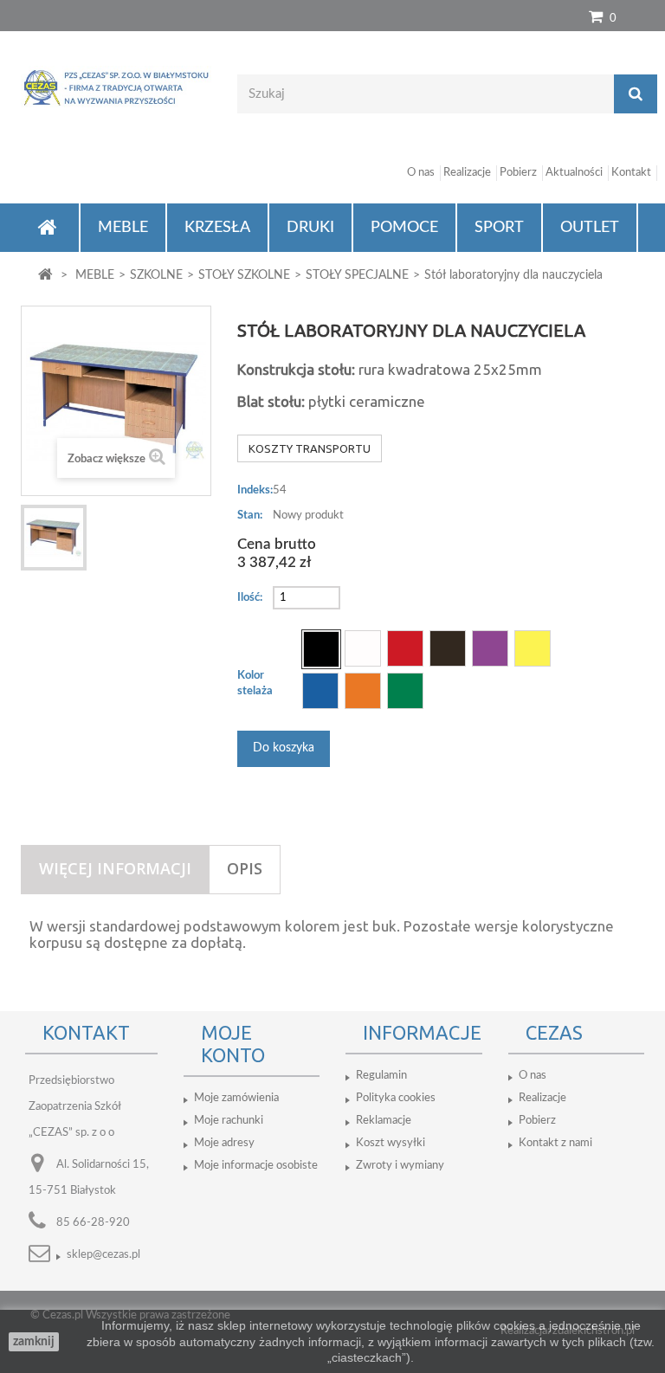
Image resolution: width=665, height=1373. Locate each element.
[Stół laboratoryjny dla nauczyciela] (54, 538)
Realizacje (467, 172)
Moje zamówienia (236, 1098)
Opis (244, 868)
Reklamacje (383, 1120)
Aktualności (574, 172)
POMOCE (404, 227)
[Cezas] (116, 87)
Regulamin (381, 1075)
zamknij (34, 1342)
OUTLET (589, 227)
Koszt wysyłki (390, 1143)
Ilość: (249, 597)
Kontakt (631, 172)
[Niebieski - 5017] (320, 691)
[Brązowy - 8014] (447, 648)
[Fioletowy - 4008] (490, 648)
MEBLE (123, 227)
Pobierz (518, 172)
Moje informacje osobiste (256, 1165)
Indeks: (255, 490)
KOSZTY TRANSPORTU (310, 448)
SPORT (499, 227)
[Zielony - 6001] (405, 691)
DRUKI (310, 227)
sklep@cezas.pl (103, 1254)
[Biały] (363, 648)
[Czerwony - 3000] (405, 648)
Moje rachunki (228, 1120)
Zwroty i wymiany (400, 1165)
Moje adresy (224, 1143)
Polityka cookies (396, 1098)
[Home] (50, 227)
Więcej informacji (115, 868)
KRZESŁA (217, 227)
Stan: (249, 515)
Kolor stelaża (256, 683)
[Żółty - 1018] (532, 648)
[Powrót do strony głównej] (45, 276)
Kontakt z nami (555, 1143)
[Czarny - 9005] (321, 649)
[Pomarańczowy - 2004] (363, 691)
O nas (421, 172)
